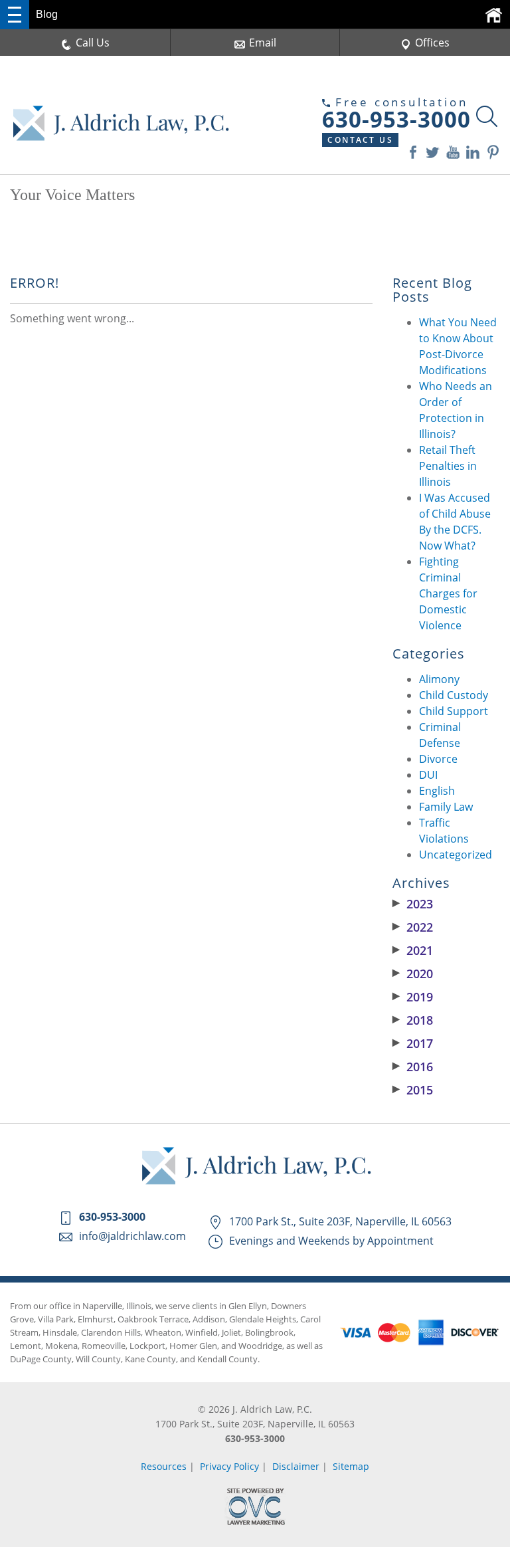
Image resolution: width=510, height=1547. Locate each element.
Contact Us (360, 140)
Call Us (93, 42)
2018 (412, 1020)
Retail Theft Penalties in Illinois (448, 466)
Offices (432, 42)
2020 (412, 973)
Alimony (439, 679)
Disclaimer (295, 1466)
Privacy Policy (229, 1466)
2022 (412, 927)
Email (262, 42)
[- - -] (14, 14)
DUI (428, 775)
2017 (412, 1043)
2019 (412, 996)
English (437, 790)
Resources (164, 1466)
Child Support (453, 711)
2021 (412, 950)
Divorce (438, 759)
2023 (412, 903)
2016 (412, 1066)
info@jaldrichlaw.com (132, 1236)
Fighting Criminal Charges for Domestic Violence (448, 593)
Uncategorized (455, 854)
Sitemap (351, 1466)
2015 (412, 1089)
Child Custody (453, 695)
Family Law (446, 806)
